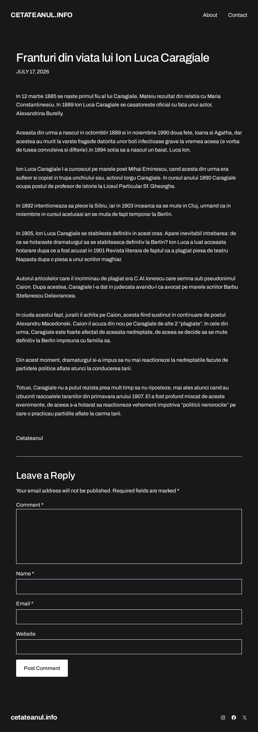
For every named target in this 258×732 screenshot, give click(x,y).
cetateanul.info (42, 15)
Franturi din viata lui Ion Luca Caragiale (112, 57)
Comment (29, 505)
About (210, 15)
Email (24, 603)
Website (26, 634)
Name (25, 573)
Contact (237, 15)
